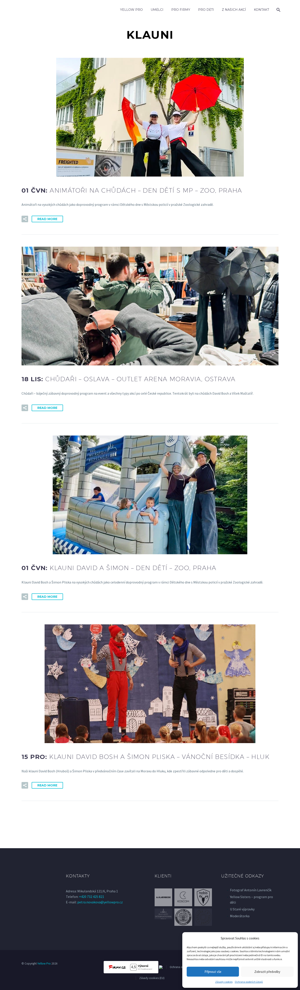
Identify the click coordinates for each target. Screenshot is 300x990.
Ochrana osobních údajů (249, 981)
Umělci (157, 10)
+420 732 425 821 (91, 896)
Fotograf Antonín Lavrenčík (250, 890)
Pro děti (206, 10)
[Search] (278, 9)
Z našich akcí (234, 10)
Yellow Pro (131, 10)
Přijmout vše (212, 972)
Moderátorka (239, 916)
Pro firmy (180, 10)
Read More (47, 219)
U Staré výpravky (242, 909)
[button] (25, 219)
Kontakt (261, 10)
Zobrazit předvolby (267, 972)
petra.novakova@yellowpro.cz (100, 902)
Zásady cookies (224, 981)
